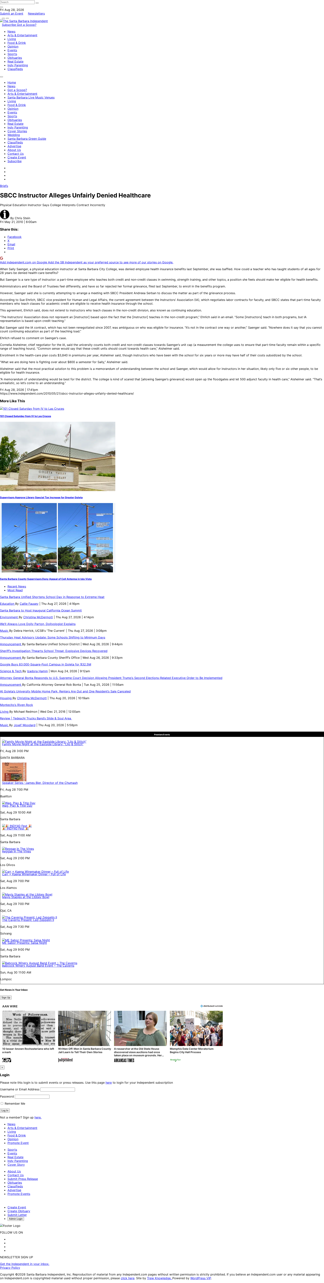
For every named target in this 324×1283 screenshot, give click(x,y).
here (109, 1082)
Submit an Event (11, 13)
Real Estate (15, 61)
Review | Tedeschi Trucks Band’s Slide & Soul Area (36, 718)
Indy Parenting (18, 65)
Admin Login (15, 1218)
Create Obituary (19, 1211)
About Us (14, 150)
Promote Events (19, 1194)
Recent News (17, 586)
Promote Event (18, 1143)
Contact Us (16, 154)
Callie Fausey (29, 604)
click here (127, 1278)
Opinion (13, 46)
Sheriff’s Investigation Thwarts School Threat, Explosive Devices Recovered (53, 651)
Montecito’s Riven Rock (16, 705)
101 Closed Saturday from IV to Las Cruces (25, 416)
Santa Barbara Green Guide (27, 139)
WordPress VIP (200, 1278)
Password (7, 1096)
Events (12, 50)
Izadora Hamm (37, 671)
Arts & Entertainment (22, 35)
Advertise (14, 146)
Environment (9, 617)
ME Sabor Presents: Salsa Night (24, 943)
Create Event (17, 157)
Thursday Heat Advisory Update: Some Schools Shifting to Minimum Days (52, 637)
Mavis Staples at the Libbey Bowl (25, 897)
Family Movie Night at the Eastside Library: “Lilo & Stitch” (42, 744)
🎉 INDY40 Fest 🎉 (15, 828)
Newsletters (36, 13)
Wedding (14, 135)
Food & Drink (17, 43)
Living (12, 39)
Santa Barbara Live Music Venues (31, 97)
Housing (6, 698)
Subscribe (9, 25)
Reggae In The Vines (16, 851)
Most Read (15, 590)
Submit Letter (17, 1215)
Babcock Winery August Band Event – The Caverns (38, 965)
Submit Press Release (23, 1179)
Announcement (11, 644)
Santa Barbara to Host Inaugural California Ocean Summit (41, 610)
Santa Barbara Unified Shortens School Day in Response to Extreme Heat (52, 597)
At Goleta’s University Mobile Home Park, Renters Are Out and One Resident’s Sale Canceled (65, 691)
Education (7, 604)
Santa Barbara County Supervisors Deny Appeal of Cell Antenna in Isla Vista (46, 578)
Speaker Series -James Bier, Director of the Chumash (40, 783)
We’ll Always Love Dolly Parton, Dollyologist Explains (38, 624)
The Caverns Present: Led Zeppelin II (28, 920)
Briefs (4, 186)
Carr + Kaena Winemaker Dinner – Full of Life (34, 874)
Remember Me (14, 1103)
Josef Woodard (24, 725)
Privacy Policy (10, 1268)
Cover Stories (17, 131)
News (11, 31)
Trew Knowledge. (159, 1278)
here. (37, 1117)
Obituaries (15, 58)
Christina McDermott (38, 617)
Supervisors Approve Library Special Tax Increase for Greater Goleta (41, 497)
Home (12, 82)
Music (4, 631)
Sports (12, 54)
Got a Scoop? (26, 25)
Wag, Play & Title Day (17, 805)
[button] (29, 1037)
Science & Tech (11, 671)
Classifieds (15, 69)
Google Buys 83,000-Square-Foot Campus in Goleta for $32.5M (45, 664)
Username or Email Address (19, 1089)
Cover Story (16, 1164)
